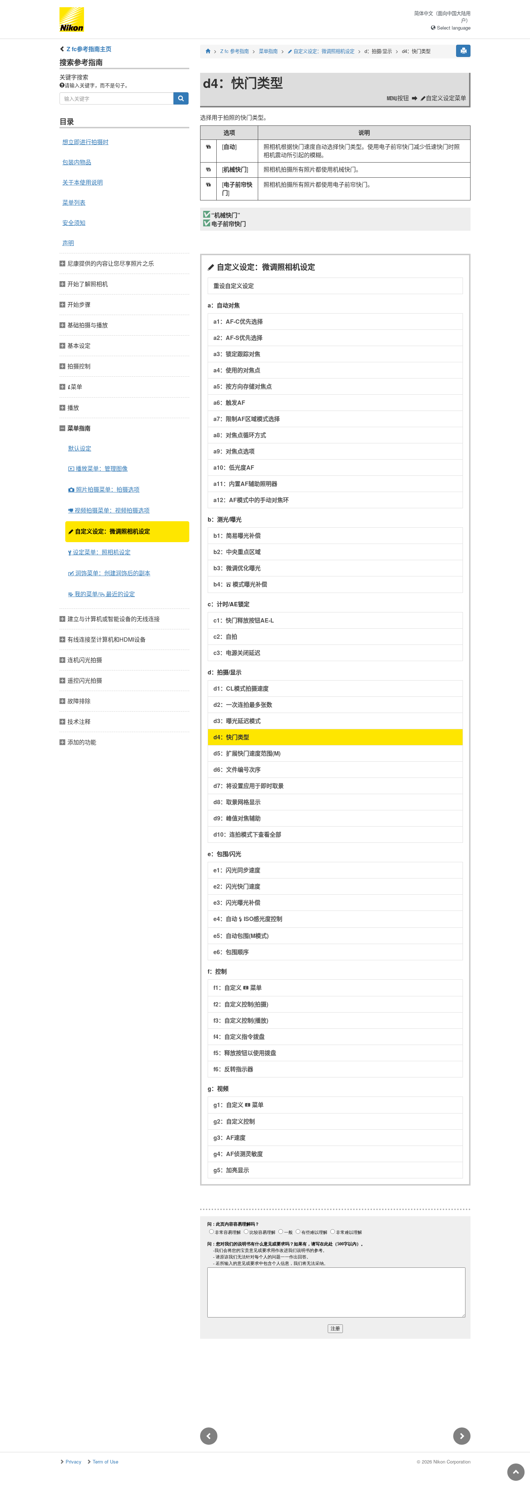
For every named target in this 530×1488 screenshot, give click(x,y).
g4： (238, 1154)
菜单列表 (73, 202)
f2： (240, 1004)
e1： (236, 870)
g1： (238, 1104)
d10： (247, 834)
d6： (237, 769)
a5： (242, 386)
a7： (246, 419)
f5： (244, 1053)
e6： (231, 952)
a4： (236, 370)
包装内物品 (76, 162)
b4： (240, 584)
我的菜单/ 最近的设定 (101, 594)
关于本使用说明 (82, 182)
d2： (242, 704)
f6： (233, 1069)
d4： (231, 737)
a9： (234, 451)
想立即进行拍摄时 (85, 142)
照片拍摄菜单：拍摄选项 (104, 489)
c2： (225, 636)
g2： (234, 1121)
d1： (241, 688)
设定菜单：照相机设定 (99, 552)
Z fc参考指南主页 (89, 49)
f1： (237, 987)
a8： (239, 435)
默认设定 (79, 448)
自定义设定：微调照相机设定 (109, 531)
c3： (236, 652)
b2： (237, 552)
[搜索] (181, 98)
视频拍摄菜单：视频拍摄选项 (109, 510)
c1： (243, 620)
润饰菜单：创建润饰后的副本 (109, 573)
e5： (241, 935)
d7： (248, 785)
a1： (238, 321)
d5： (247, 753)
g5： (231, 1170)
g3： (229, 1137)
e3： (236, 902)
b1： (237, 535)
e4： (247, 918)
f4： (239, 1036)
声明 (68, 243)
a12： (251, 500)
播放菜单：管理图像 (98, 468)
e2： (236, 886)
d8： (237, 802)
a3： (236, 354)
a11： (245, 483)
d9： (237, 818)
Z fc (234, 51)
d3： (237, 721)
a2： (237, 337)
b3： (237, 568)
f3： (240, 1020)
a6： (229, 402)
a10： (233, 467)
